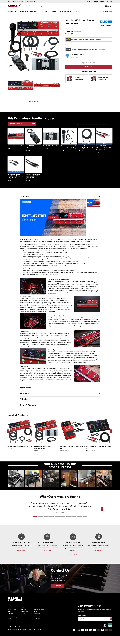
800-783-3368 (55, 578)
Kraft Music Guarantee (39, 609)
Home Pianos (11, 608)
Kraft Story (23, 608)
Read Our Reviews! (98, 550)
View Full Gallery (34, 101)
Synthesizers (11, 613)
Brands (9, 618)
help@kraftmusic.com (58, 580)
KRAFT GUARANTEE (73, 554)
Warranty (24, 393)
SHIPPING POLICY (21, 550)
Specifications (26, 388)
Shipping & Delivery (38, 617)
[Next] (111, 431)
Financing (36, 611)
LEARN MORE (31, 1)
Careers (23, 613)
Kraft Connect (24, 609)
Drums (9, 615)
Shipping (24, 399)
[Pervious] (8, 431)
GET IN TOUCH (57, 585)
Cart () (109, 6)
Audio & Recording (12, 617)
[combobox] (66, 6)
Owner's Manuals (28, 405)
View (29, 441)
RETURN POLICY (47, 550)
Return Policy (37, 618)
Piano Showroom (25, 611)
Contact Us (36, 608)
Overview (24, 197)
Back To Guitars (13, 17)
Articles (22, 615)
